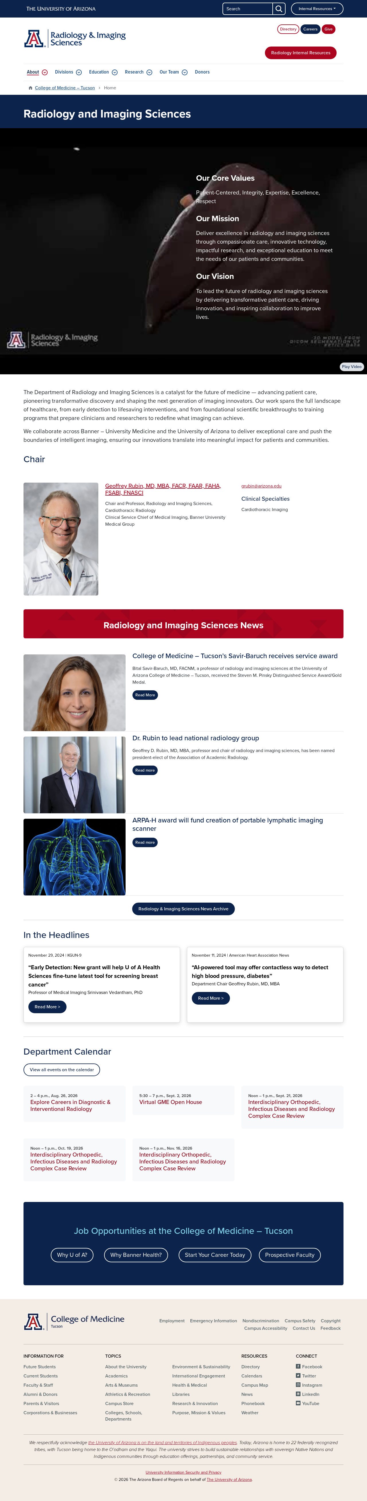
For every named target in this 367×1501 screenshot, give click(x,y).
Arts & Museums (121, 1385)
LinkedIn (310, 1394)
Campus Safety (300, 1321)
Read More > (47, 1007)
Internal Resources (315, 8)
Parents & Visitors (41, 1403)
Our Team (169, 72)
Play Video (352, 366)
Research (134, 72)
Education (99, 72)
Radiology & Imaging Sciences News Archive (183, 909)
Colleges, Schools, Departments (123, 1416)
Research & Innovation (195, 1403)
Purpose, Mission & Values (198, 1413)
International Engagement (198, 1376)
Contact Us (304, 1328)
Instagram (312, 1385)
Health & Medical (189, 1385)
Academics (116, 1376)
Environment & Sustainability (201, 1367)
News (247, 1394)
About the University (126, 1367)
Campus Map (254, 1385)
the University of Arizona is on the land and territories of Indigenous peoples (162, 1443)
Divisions (64, 72)
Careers (310, 29)
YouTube (310, 1403)
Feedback (331, 1328)
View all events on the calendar (62, 1070)
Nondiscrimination (261, 1321)
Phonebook (253, 1403)
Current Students (41, 1376)
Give (329, 29)
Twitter (309, 1376)
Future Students (40, 1367)
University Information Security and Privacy (183, 1472)
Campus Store (119, 1403)
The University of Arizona (229, 1479)
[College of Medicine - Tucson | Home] (75, 1322)
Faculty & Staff (38, 1385)
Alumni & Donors (40, 1394)
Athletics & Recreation (127, 1394)
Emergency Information (213, 1321)
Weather (249, 1413)
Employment (172, 1321)
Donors (202, 72)
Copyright (331, 1321)
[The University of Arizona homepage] (61, 9)
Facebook (312, 1367)
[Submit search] (279, 9)
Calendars (251, 1376)
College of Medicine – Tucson (65, 88)
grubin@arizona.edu (261, 486)
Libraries (181, 1394)
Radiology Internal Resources (300, 53)
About (33, 72)
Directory (288, 29)
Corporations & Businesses (50, 1413)
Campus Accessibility (265, 1328)
